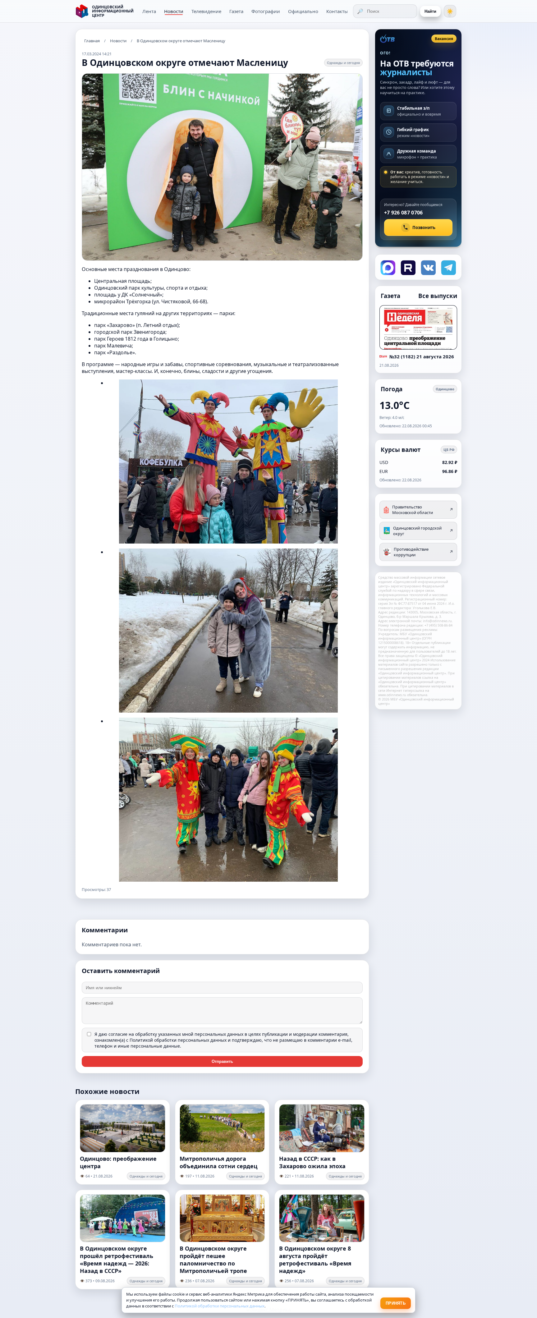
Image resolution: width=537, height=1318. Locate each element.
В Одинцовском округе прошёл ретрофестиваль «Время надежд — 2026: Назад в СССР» (116, 1259)
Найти (430, 11)
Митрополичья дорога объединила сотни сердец (218, 1162)
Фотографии (265, 11)
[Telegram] (448, 267)
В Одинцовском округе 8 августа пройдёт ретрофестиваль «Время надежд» (315, 1259)
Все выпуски (437, 296)
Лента (149, 11)
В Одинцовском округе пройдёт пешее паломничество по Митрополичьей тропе (213, 1259)
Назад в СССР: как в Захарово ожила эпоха (312, 1162)
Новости (173, 11)
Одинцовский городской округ (423, 530)
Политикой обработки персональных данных (178, 1040)
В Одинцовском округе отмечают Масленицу (181, 41)
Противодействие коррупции (423, 552)
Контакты (337, 11)
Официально (303, 11)
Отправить (222, 1061)
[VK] (428, 267)
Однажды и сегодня (343, 62)
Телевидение (206, 11)
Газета (236, 11)
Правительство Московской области (422, 509)
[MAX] (387, 267)
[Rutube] (408, 267)
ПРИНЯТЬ (396, 1303)
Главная (92, 41)
